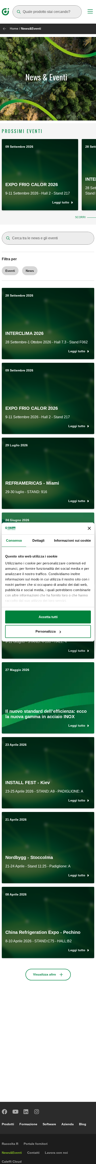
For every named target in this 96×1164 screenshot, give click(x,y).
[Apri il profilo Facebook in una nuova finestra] (5, 1111)
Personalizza (45, 631)
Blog (82, 1124)
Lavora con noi (56, 1152)
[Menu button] (90, 12)
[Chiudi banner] (89, 528)
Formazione (28, 1124)
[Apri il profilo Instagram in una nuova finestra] (37, 1111)
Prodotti (8, 1124)
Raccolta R (10, 1144)
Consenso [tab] (14, 540)
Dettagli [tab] (38, 540)
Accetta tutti (48, 617)
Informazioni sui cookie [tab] (72, 540)
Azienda (67, 1124)
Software (49, 1124)
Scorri (80, 217)
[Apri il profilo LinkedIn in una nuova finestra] (26, 1111)
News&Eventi (12, 1152)
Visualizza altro (44, 974)
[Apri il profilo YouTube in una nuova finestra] (15, 1111)
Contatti (33, 1152)
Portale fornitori (36, 1144)
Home (14, 28)
